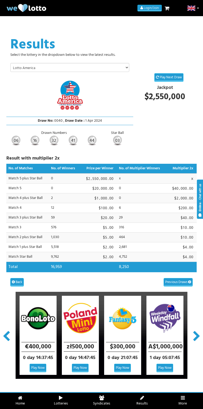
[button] (193, 8)
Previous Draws (176, 282)
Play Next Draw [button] (170, 77)
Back (18, 282)
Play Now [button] (38, 368)
